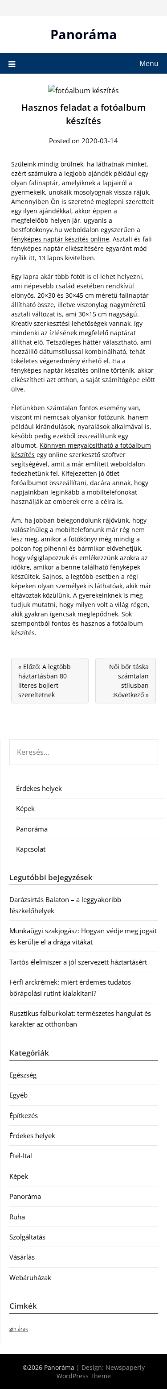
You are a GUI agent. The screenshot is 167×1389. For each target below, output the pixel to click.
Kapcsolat (30, 848)
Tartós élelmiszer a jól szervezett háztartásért (78, 961)
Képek (25, 808)
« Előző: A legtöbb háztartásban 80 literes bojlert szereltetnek (44, 680)
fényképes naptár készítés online (60, 239)
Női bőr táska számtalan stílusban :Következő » (129, 680)
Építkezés (23, 1115)
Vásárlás (22, 1256)
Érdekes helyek (39, 788)
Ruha (17, 1216)
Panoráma (83, 34)
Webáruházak (30, 1277)
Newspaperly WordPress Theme (101, 1371)
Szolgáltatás (27, 1236)
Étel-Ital (20, 1155)
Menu (149, 63)
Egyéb (18, 1094)
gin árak (18, 1329)
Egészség (23, 1074)
